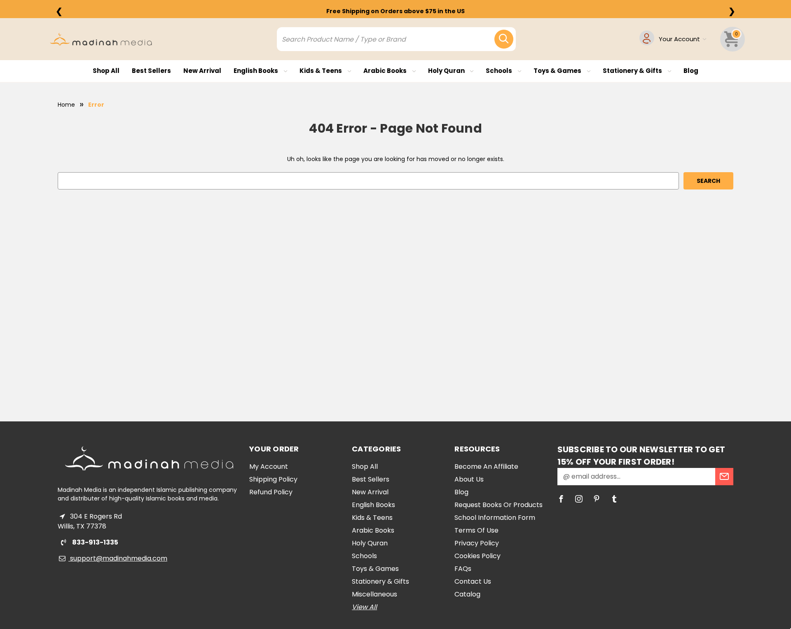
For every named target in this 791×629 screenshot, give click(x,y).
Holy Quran (447, 70)
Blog (690, 70)
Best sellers (151, 70)
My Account (268, 466)
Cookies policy (477, 556)
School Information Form (494, 517)
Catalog (467, 594)
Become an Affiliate (486, 466)
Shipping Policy (273, 479)
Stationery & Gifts (633, 70)
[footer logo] (149, 458)
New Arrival (202, 70)
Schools (499, 70)
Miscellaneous (374, 594)
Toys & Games (558, 70)
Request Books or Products (498, 505)
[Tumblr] (614, 499)
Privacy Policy (476, 543)
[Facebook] (561, 499)
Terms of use (476, 530)
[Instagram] (579, 499)
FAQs (462, 568)
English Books (256, 70)
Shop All (106, 70)
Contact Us (472, 581)
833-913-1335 (94, 542)
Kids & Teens (321, 70)
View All (364, 607)
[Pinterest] (596, 499)
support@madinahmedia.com (117, 558)
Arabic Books (385, 70)
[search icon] (503, 39)
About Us (469, 479)
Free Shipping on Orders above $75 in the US (395, 11)
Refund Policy (271, 492)
